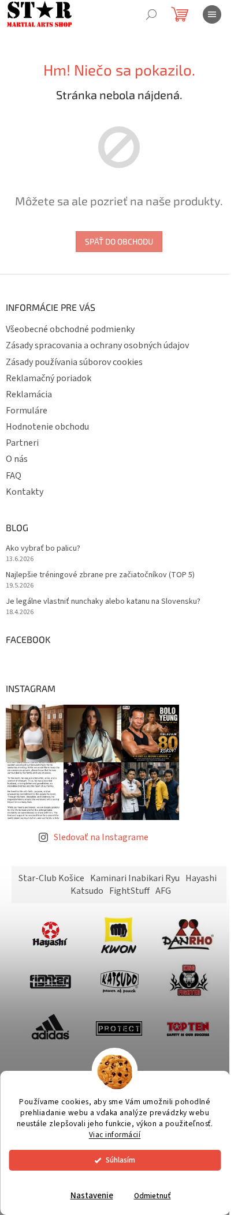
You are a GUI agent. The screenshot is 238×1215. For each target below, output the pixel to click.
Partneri (22, 443)
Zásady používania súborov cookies (74, 362)
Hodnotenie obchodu (47, 426)
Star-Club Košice (51, 878)
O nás (17, 459)
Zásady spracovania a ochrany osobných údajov (97, 345)
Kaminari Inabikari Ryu (135, 878)
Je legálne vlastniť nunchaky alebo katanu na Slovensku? (103, 601)
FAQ (13, 475)
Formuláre (26, 410)
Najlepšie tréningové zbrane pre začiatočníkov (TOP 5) (100, 575)
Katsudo (86, 891)
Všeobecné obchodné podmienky (70, 329)
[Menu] (212, 14)
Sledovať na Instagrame (101, 837)
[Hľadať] (151, 14)
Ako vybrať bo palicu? (43, 548)
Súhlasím (120, 1159)
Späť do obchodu (119, 241)
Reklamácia (29, 394)
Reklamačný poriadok (48, 378)
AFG (163, 891)
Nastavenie (91, 1196)
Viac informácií (115, 1134)
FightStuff (129, 891)
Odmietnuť (152, 1195)
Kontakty (24, 492)
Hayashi (201, 878)
